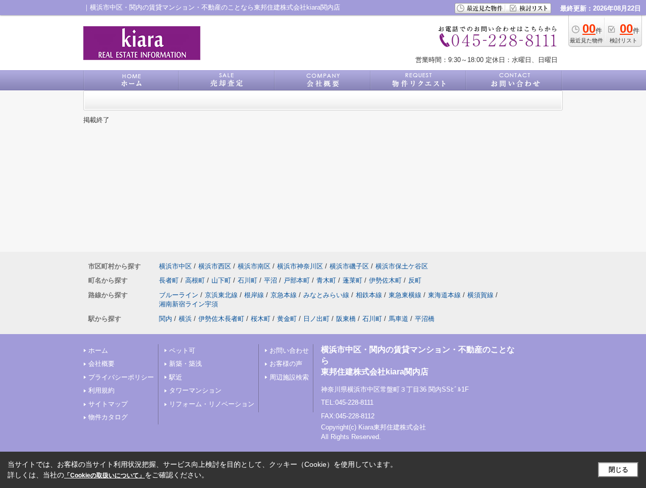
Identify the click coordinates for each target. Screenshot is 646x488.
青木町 (326, 280)
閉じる (618, 469)
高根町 (195, 280)
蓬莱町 (352, 280)
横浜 (185, 318)
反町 (414, 280)
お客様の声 (286, 363)
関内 (165, 318)
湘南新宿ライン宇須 (188, 304)
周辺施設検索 (289, 377)
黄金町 (287, 318)
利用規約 (101, 390)
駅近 (175, 377)
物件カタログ (108, 417)
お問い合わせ (289, 350)
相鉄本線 (369, 295)
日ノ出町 (316, 318)
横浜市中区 (175, 266)
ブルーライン (178, 295)
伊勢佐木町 (385, 280)
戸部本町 (297, 280)
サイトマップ (108, 404)
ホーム (98, 350)
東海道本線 (444, 295)
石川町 (247, 280)
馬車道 (398, 318)
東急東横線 (405, 295)
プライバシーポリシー (121, 377)
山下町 (221, 280)
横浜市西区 (214, 266)
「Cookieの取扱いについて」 (104, 475)
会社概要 (101, 363)
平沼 (270, 280)
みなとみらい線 (326, 295)
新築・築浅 (185, 363)
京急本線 (284, 295)
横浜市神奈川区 (300, 266)
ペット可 (182, 350)
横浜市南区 (254, 266)
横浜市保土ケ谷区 (401, 266)
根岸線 (254, 295)
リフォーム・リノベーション (211, 404)
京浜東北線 (221, 295)
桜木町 (261, 318)
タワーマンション (195, 390)
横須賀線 (480, 295)
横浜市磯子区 (349, 266)
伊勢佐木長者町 (221, 318)
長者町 (169, 280)
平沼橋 (425, 318)
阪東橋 (346, 318)
